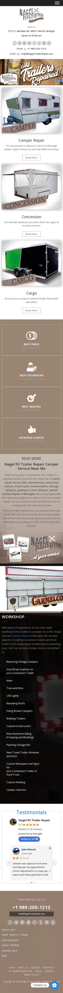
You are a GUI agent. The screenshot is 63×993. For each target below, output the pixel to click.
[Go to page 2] (26, 882)
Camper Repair (20, 635)
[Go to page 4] (31, 882)
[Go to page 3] (29, 882)
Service (5, 945)
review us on (27, 838)
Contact (24, 934)
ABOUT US (23, 967)
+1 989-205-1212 (36, 48)
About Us (14, 934)
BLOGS (38, 971)
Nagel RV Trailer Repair (34, 820)
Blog (4, 955)
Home (5, 934)
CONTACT (49, 971)
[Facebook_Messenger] (54, 985)
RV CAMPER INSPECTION (20, 971)
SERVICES (35, 967)
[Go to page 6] (36, 882)
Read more (31, 157)
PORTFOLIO (48, 967)
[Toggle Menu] (57, 3)
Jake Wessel (29, 849)
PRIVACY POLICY (31, 974)
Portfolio (14, 945)
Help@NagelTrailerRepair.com (37, 53)
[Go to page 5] (34, 882)
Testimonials (31, 812)
